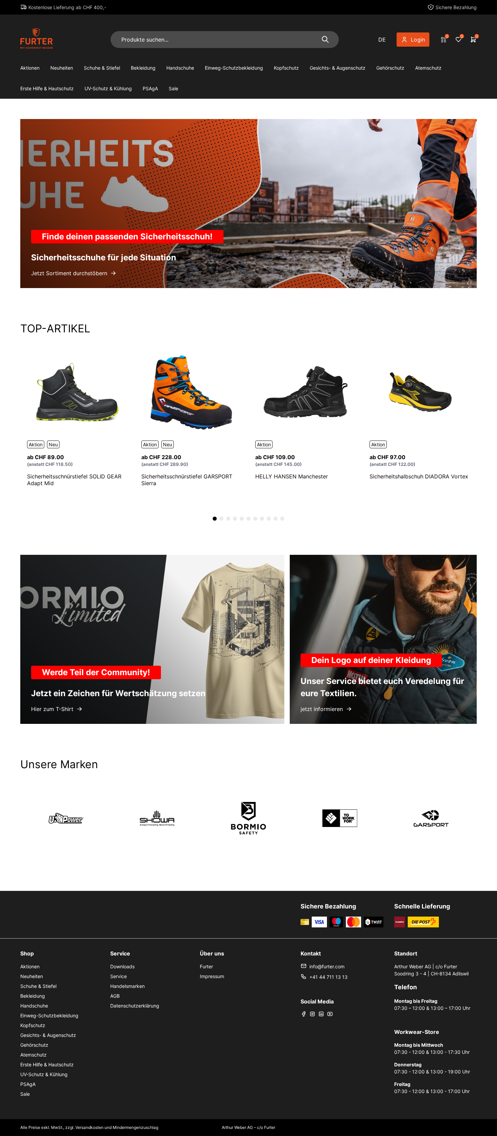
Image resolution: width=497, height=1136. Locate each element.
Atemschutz (428, 68)
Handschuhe (180, 68)
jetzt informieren (322, 709)
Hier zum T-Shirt (52, 709)
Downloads (122, 966)
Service (118, 976)
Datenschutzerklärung (134, 1006)
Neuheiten (61, 68)
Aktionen (30, 68)
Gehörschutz (390, 68)
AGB (115, 996)
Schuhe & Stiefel (102, 68)
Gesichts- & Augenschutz (337, 68)
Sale (173, 88)
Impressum (212, 976)
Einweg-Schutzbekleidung (234, 68)
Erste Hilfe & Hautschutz (47, 88)
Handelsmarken (127, 986)
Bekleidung (143, 68)
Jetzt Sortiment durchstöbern (69, 273)
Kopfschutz (286, 68)
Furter (206, 966)
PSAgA (150, 88)
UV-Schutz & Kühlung (108, 88)
